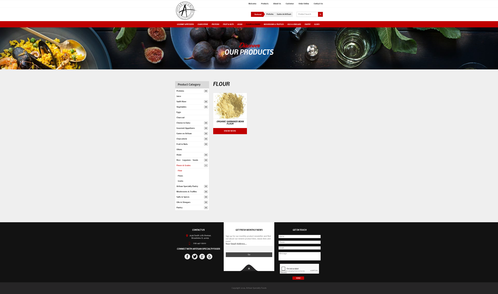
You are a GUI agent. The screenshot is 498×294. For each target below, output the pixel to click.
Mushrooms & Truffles (274, 24)
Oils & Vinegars (294, 24)
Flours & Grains (253, 24)
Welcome (252, 4)
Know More (230, 131)
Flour (180, 171)
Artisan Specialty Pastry (187, 186)
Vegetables (181, 107)
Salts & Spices (183, 197)
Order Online (304, 4)
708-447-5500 (199, 243)
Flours (180, 176)
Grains (180, 181)
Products (265, 4)
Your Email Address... (236, 244)
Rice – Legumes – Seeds (187, 160)
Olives (317, 24)
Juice (179, 96)
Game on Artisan (284, 14)
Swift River (181, 102)
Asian (239, 24)
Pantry (307, 24)
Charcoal (180, 118)
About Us (277, 4)
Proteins (270, 14)
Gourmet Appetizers (185, 24)
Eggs (179, 112)
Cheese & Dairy (183, 123)
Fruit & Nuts (228, 24)
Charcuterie (203, 24)
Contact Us (318, 4)
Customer (290, 4)
